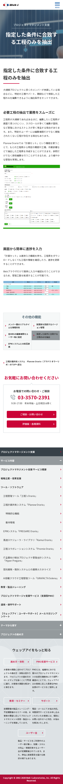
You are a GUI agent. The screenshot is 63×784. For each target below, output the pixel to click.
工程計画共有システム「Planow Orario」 (24, 504)
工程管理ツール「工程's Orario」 (20, 496)
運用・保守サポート (11, 604)
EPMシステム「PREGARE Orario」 (21, 531)
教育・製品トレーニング (13, 587)
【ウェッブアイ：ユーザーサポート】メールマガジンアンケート (29, 615)
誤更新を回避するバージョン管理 (47, 326)
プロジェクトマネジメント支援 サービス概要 (24, 469)
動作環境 (10, 522)
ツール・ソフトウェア (12, 487)
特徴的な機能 (12, 513)
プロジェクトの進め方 (12, 634)
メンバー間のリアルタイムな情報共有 (19, 326)
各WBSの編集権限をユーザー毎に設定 (18, 335)
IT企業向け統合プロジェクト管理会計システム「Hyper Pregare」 (27, 559)
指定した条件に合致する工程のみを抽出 (47, 335)
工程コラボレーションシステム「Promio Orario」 (29, 548)
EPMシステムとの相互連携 (19, 345)
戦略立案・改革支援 (11, 478)
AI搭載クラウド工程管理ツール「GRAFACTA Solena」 (31, 578)
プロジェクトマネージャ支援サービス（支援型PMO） (28, 595)
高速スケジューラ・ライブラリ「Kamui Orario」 (28, 540)
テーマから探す (9, 625)
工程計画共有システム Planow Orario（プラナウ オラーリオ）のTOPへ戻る (32, 363)
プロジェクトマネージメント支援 (18, 451)
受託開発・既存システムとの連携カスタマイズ (27, 569)
